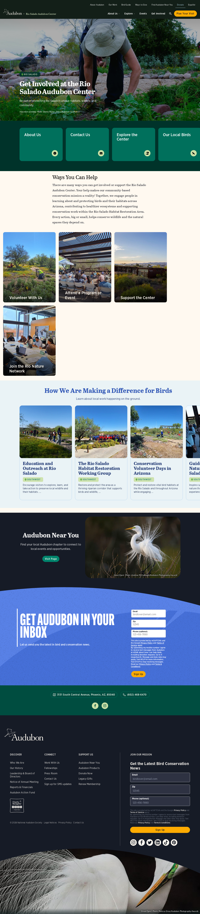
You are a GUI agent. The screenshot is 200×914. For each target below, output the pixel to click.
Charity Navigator (17, 806)
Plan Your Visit (185, 13)
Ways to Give (141, 5)
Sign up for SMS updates (58, 784)
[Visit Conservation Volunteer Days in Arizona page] (157, 453)
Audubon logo (12, 12)
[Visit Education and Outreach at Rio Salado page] (46, 453)
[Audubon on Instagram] (133, 842)
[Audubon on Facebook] (141, 842)
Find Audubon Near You (162, 5)
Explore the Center (127, 136)
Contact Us (80, 134)
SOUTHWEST (34, 479)
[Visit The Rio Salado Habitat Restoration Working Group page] (101, 453)
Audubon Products (89, 768)
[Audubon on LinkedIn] (158, 842)
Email (135, 611)
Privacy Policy (145, 664)
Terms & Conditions (162, 822)
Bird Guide (126, 5)
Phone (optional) (140, 631)
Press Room (51, 773)
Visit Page (51, 558)
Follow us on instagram (105, 705)
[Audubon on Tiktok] (166, 842)
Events (143, 13)
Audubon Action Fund (22, 792)
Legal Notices (50, 822)
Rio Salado (30, 74)
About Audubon (97, 5)
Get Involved (158, 13)
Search (170, 13)
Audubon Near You (89, 762)
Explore (128, 13)
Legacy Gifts (85, 778)
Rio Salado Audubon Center (41, 14)
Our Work (113, 5)
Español (191, 5)
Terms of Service (137, 812)
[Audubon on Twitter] (149, 842)
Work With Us (52, 762)
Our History (16, 768)
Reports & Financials (21, 787)
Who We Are (17, 762)
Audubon (23, 735)
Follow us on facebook (95, 705)
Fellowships (51, 768)
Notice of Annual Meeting (24, 781)
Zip (134, 621)
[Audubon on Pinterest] (174, 842)
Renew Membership (89, 784)
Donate (180, 5)
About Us (113, 13)
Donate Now (85, 773)
